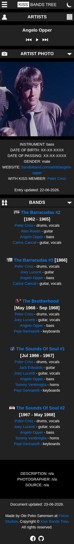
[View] (69, 17)
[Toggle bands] (69, 202)
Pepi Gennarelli (27, 331)
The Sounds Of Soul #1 (40, 348)
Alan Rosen (30, 231)
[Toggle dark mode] (69, 4)
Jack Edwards (31, 367)
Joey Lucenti (30, 272)
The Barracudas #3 (33, 260)
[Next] (45, 40)
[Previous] (28, 40)
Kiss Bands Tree (54, 521)
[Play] (37, 40)
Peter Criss (56, 178)
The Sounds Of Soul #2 (40, 408)
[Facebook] (33, 538)
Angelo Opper (31, 237)
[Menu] (4, 4)
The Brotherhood (40, 301)
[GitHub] (41, 538)
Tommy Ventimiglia (30, 384)
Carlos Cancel (24, 242)
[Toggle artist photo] (69, 54)
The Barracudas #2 (40, 212)
